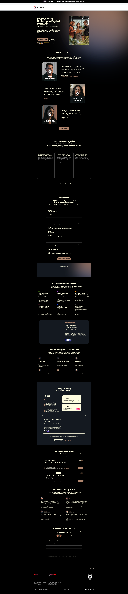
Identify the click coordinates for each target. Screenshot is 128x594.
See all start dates (69, 440)
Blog (83, 3)
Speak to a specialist (58, 440)
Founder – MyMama (65, 118)
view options (66, 468)
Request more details (42, 39)
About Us (88, 3)
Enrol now (52, 39)
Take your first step (64, 128)
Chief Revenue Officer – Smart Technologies (69, 76)
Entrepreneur (46, 98)
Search (93, 3)
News (85, 3)
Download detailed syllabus (64, 258)
